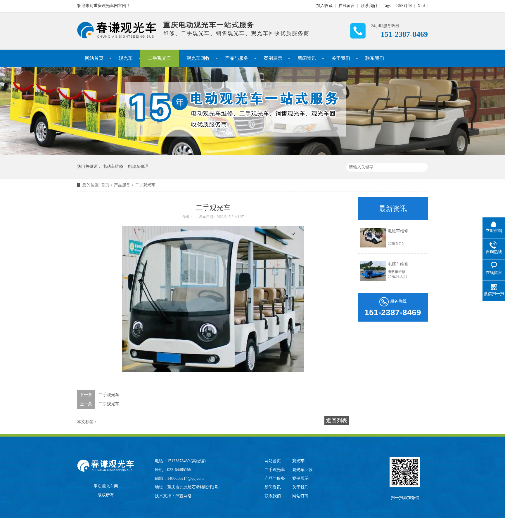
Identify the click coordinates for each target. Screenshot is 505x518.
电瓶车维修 (398, 231)
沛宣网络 (183, 496)
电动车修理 (138, 166)
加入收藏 (324, 6)
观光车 (126, 58)
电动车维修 (113, 166)
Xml (421, 6)
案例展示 (273, 58)
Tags (386, 6)
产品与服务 (236, 58)
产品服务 (122, 185)
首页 (105, 185)
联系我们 (369, 6)
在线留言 (346, 6)
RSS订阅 (404, 6)
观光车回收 (198, 58)
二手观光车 (159, 58)
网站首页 (94, 58)
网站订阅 (300, 496)
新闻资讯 (307, 58)
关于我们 (340, 58)
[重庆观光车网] (116, 37)
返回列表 (336, 420)
